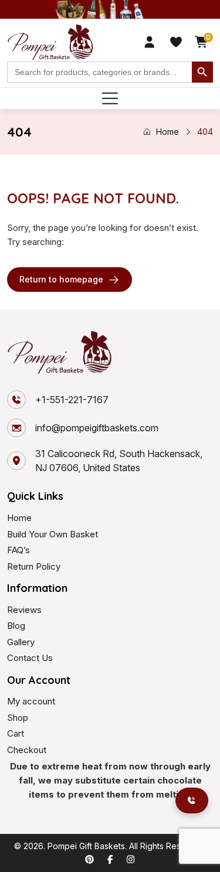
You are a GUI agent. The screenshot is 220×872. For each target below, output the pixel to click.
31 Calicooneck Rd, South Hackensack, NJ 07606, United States (118, 461)
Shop (17, 717)
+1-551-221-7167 (72, 400)
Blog (16, 625)
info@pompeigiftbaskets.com (96, 428)
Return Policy (33, 566)
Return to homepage (61, 279)
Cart (15, 733)
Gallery (21, 642)
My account (31, 701)
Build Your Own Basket (52, 534)
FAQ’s (18, 550)
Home (167, 132)
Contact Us (30, 657)
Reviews (24, 609)
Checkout (26, 749)
